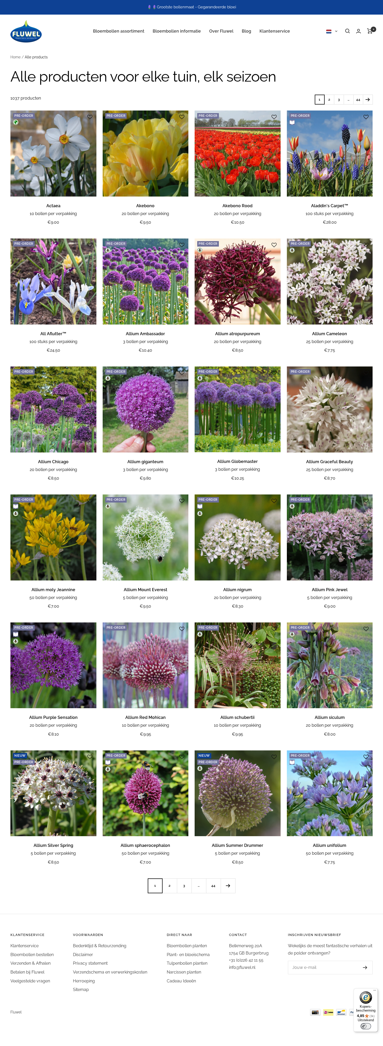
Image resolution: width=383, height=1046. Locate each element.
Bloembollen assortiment (118, 31)
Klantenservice (275, 31)
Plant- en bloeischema (188, 954)
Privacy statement (90, 963)
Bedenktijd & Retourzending (99, 945)
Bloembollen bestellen (32, 954)
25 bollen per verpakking (329, 341)
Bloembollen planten (187, 945)
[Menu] (375, 991)
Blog (246, 31)
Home (15, 57)
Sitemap (81, 989)
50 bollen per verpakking (53, 597)
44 (358, 99)
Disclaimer (83, 954)
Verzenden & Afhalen (30, 963)
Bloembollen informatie (177, 31)
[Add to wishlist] (90, 117)
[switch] (366, 1026)
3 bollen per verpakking (145, 341)
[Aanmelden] (360, 967)
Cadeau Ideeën (181, 980)
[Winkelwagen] (370, 31)
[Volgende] (368, 99)
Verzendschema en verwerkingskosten (110, 972)
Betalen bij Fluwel (27, 972)
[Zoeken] (347, 31)
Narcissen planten (184, 972)
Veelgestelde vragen (30, 980)
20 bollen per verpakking (145, 213)
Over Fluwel (221, 31)
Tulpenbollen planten (187, 963)
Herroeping (84, 980)
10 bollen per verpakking (53, 213)
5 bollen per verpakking (145, 597)
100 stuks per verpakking (330, 213)
